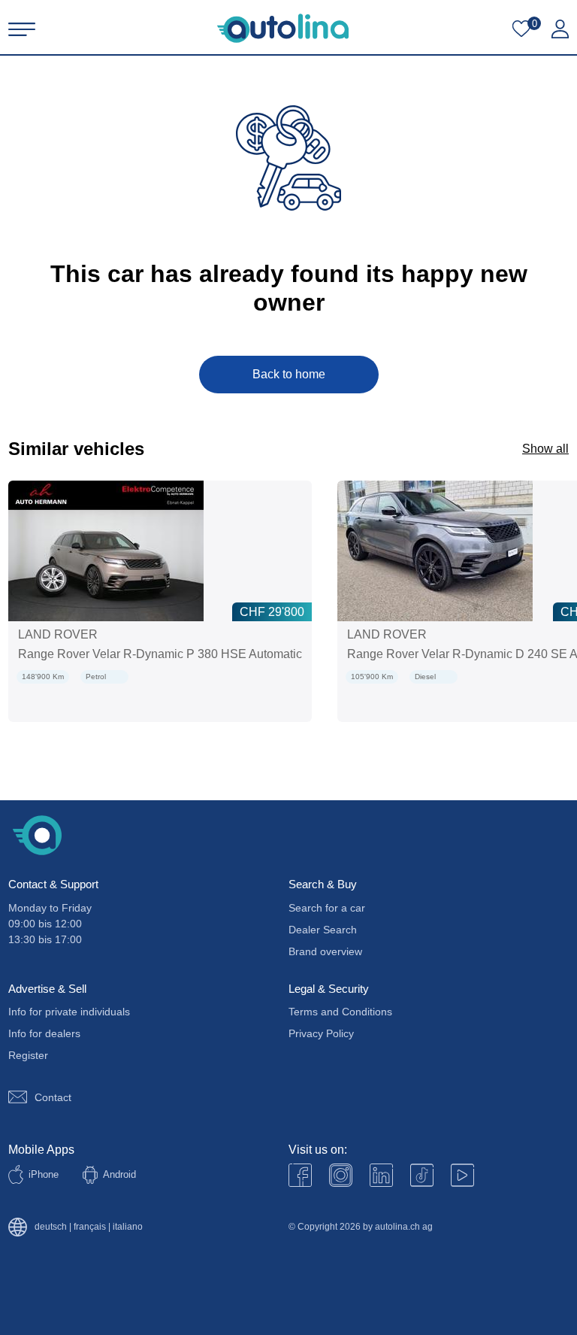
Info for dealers (44, 1033)
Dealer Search (322, 930)
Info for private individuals (69, 1012)
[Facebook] (300, 1175)
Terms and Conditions (340, 1012)
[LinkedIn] (381, 1175)
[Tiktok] (422, 1175)
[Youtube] (340, 1175)
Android (119, 1174)
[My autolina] (560, 29)
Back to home (288, 374)
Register (28, 1055)
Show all (545, 448)
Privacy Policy (321, 1033)
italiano (128, 1227)
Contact (53, 1097)
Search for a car (326, 908)
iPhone (44, 1174)
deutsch (51, 1227)
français (90, 1227)
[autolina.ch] (283, 28)
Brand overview (325, 951)
